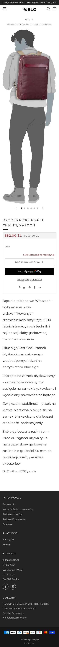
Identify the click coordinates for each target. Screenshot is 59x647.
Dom (28, 20)
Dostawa (8, 524)
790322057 (9, 564)
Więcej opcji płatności (29, 279)
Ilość (7, 246)
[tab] (21, 208)
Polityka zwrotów (12, 514)
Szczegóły (8, 539)
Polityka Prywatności (14, 519)
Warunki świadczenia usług (18, 509)
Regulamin (9, 504)
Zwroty (6, 544)
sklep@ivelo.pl (11, 559)
